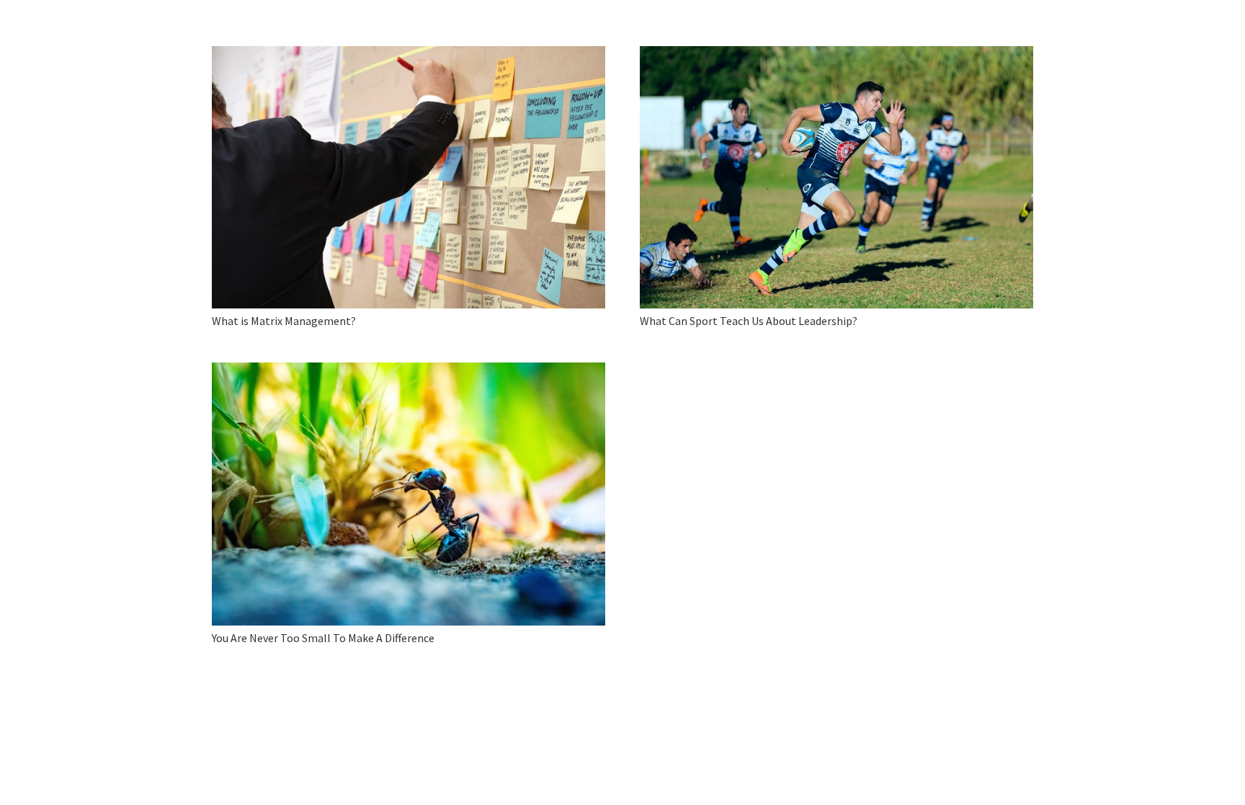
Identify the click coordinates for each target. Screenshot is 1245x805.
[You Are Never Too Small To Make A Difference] (408, 494)
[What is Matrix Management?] (408, 177)
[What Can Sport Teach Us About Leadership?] (836, 177)
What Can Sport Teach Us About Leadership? (748, 320)
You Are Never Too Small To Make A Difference (323, 638)
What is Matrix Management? (284, 320)
